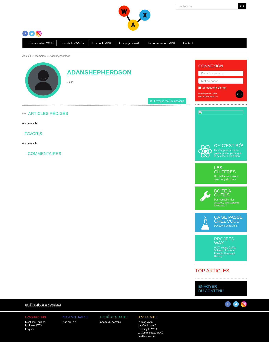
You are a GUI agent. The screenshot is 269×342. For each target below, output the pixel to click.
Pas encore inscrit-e (208, 96)
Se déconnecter (146, 336)
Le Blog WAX (145, 322)
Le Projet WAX (33, 325)
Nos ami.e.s (69, 322)
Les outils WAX (101, 43)
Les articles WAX (71, 43)
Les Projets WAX (147, 329)
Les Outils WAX (146, 325)
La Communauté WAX (150, 332)
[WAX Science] (134, 16)
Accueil (26, 56)
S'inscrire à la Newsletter (44, 304)
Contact (188, 43)
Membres (40, 56)
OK (242, 6)
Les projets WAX (129, 43)
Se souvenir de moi (214, 87)
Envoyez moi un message (169, 101)
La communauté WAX (161, 43)
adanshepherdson (60, 56)
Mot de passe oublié (207, 93)
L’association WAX (41, 43)
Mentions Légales (35, 322)
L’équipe (29, 329)
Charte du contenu (110, 322)
